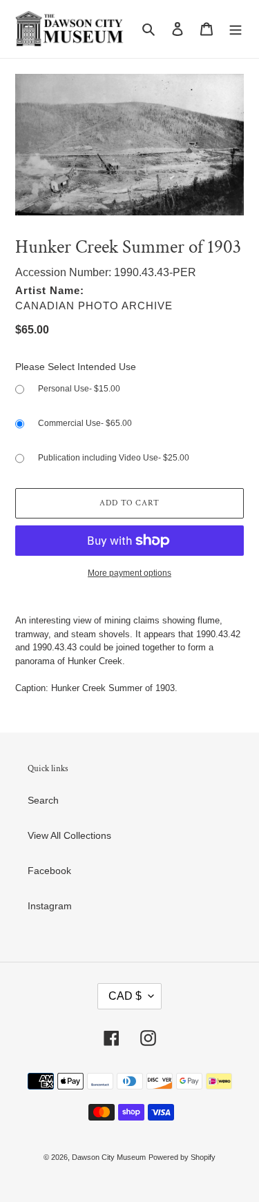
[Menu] (235, 28)
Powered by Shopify (181, 1157)
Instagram (50, 905)
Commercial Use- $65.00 (85, 423)
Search (43, 800)
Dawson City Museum (109, 1157)
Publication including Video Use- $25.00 (113, 458)
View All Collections (69, 835)
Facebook (49, 870)
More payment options (129, 573)
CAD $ (125, 996)
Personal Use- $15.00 (79, 389)
